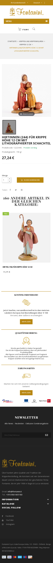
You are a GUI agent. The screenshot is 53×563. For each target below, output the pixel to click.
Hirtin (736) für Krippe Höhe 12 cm (17, 267)
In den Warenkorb (32, 180)
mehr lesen (26, 393)
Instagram (10, 524)
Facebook (10, 516)
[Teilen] (10, 190)
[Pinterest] (22, 190)
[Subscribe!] (46, 435)
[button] (23, 29)
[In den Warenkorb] (45, 216)
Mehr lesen (26, 322)
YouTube (10, 520)
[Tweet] (16, 190)
